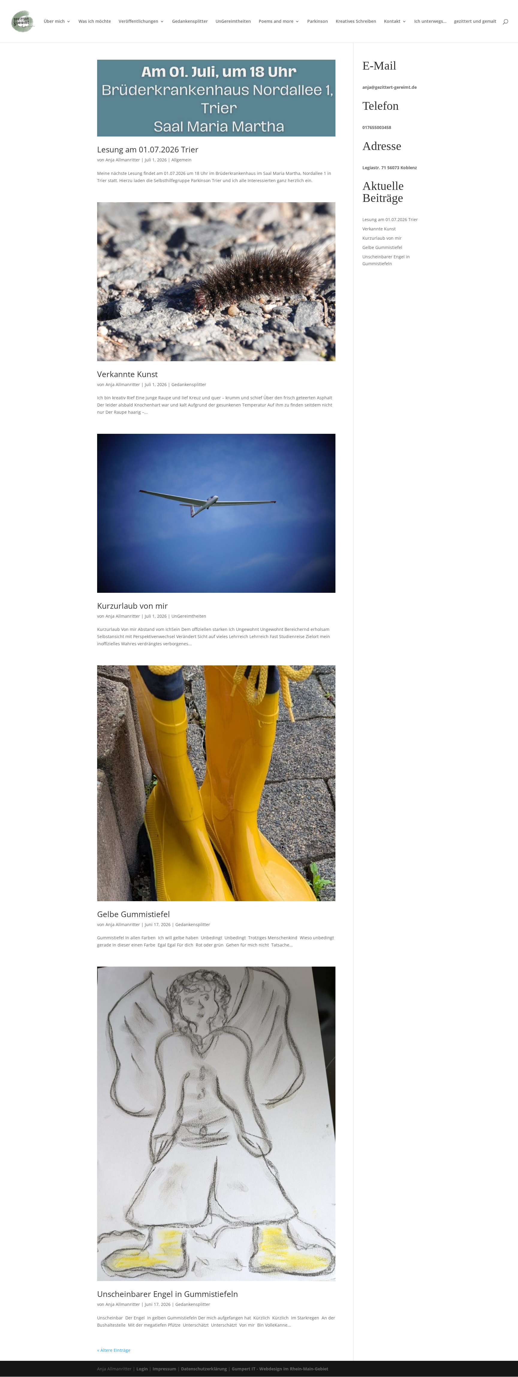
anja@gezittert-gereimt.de (389, 87)
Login (142, 1369)
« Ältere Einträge (113, 1350)
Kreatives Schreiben (356, 21)
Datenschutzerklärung (204, 1369)
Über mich (54, 21)
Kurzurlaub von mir (132, 605)
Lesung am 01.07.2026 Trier (147, 149)
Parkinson (317, 21)
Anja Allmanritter (123, 160)
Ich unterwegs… (430, 21)
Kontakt (392, 21)
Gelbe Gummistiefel (133, 914)
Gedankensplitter (190, 21)
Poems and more (276, 21)
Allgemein (181, 160)
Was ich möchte (95, 21)
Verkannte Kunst (127, 374)
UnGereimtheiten (233, 21)
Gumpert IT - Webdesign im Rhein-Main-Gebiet (280, 1369)
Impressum (164, 1369)
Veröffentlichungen (138, 21)
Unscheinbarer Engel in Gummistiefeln (167, 1293)
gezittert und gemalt (475, 21)
